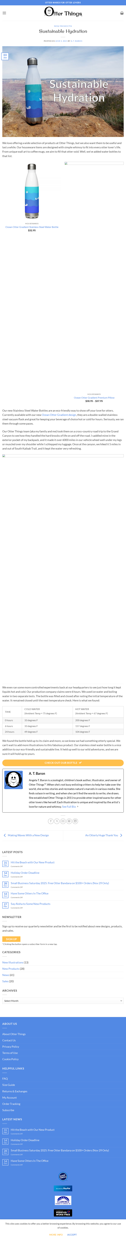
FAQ (5, 1078)
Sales (5, 981)
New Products (63, 26)
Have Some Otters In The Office (29, 893)
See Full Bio (69, 806)
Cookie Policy (10, 1059)
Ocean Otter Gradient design (59, 414)
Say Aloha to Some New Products (30, 903)
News (5, 975)
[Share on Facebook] (50, 821)
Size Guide (8, 1084)
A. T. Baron (76, 41)
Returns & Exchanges (14, 1091)
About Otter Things (14, 1034)
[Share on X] (57, 821)
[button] (4, 13)
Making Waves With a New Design (28, 835)
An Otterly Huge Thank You (101, 835)
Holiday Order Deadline (25, 872)
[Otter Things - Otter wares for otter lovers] (63, 13)
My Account (9, 1097)
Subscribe (8, 1110)
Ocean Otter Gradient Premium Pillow (94, 397)
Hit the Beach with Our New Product (33, 862)
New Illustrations (12, 962)
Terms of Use (10, 1053)
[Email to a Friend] (63, 821)
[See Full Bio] (78, 806)
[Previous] (2, 284)
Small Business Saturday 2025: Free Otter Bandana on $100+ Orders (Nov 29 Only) (60, 883)
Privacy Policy (10, 1046)
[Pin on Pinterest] (69, 821)
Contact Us (9, 1040)
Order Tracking (11, 1103)
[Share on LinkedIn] (75, 821)
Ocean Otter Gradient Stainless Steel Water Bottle (31, 226)
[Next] (123, 284)
